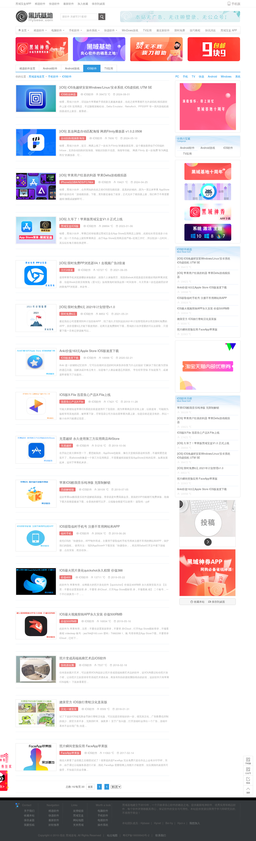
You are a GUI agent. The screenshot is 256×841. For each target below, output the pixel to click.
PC (177, 76)
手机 (185, 76)
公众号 (248, 773)
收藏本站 (199, 601)
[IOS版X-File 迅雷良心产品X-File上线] (36, 406)
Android (212, 76)
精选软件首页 (27, 68)
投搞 (248, 783)
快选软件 (54, 3)
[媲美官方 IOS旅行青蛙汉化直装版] (36, 713)
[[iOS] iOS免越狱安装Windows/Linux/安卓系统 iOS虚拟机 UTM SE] (36, 98)
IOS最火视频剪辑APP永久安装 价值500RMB (90, 614)
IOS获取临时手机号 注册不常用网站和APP (89, 526)
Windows (226, 76)
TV (193, 76)
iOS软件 (92, 68)
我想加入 (194, 823)
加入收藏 (83, 3)
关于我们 (29, 810)
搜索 (101, 16)
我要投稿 (29, 825)
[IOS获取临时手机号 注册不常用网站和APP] (36, 537)
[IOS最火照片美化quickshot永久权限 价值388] (36, 581)
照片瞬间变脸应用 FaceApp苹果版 (83, 745)
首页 (90, 786)
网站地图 (78, 820)
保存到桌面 (98, 3)
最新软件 (68, 3)
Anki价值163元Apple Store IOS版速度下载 (89, 350)
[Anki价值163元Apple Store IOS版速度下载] (36, 362)
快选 (201, 76)
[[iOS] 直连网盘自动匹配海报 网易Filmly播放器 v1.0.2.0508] (36, 142)
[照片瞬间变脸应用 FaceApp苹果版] (36, 757)
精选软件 (40, 3)
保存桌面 (29, 820)
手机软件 (53, 76)
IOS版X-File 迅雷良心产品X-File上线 (85, 394)
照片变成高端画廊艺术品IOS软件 (82, 658)
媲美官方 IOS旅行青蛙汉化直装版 (83, 702)
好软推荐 (54, 825)
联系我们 (160, 835)
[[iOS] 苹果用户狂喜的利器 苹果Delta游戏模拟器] (36, 186)
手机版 (248, 763)
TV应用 (108, 68)
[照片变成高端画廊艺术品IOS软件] (36, 669)
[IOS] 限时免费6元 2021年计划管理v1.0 (87, 306)
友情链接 (78, 810)
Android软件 (50, 68)
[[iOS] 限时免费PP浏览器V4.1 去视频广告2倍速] (36, 274)
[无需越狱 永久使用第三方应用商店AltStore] (36, 450)
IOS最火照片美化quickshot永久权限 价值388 (91, 570)
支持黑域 (78, 825)
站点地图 (112, 835)
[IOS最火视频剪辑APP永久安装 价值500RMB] (36, 625)
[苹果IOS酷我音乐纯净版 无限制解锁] (36, 494)
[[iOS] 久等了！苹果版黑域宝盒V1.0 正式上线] (36, 230)
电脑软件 (103, 810)
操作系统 (103, 825)
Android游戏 (72, 68)
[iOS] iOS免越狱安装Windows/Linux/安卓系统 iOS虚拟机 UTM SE (105, 87)
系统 (237, 76)
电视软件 (103, 820)
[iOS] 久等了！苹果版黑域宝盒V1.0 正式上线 (91, 219)
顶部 (248, 792)
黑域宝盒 (78, 815)
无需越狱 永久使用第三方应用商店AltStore (89, 438)
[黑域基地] (34, 16)
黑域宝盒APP (23, 3)
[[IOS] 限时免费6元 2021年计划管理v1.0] (36, 318)
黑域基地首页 (36, 76)
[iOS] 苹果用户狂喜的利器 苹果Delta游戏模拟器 (93, 175)
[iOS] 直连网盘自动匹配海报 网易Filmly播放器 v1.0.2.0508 (100, 131)
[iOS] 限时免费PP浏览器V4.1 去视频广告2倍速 (92, 262)
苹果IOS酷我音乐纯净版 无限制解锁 (84, 482)
